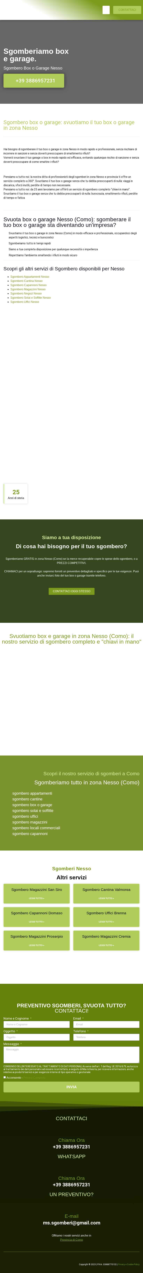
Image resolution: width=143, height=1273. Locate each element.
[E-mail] (71, 1205)
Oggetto (9, 1031)
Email (77, 1018)
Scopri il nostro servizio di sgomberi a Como (91, 773)
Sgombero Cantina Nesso (26, 280)
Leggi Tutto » (36, 898)
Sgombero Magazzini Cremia (106, 936)
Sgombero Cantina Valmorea (106, 890)
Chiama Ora (71, 1140)
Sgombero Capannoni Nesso (28, 285)
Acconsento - (25, 1077)
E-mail (71, 1216)
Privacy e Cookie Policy (129, 1264)
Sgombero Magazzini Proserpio (36, 936)
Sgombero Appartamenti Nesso (29, 276)
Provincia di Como (71, 1239)
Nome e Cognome (16, 1018)
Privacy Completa (34, 1077)
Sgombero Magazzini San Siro (36, 890)
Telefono (79, 1031)
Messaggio (11, 1044)
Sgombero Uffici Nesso (24, 301)
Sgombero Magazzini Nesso (28, 289)
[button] (106, 10)
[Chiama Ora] (71, 1129)
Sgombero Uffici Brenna (106, 913)
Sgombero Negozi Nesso (26, 293)
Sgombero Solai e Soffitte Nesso (30, 297)
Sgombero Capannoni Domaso (36, 913)
